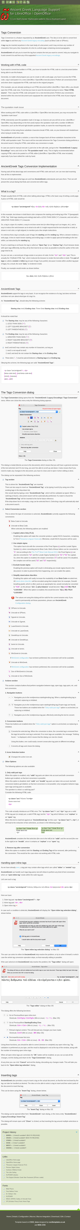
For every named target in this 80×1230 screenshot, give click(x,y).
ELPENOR (9, 1196)
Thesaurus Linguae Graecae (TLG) (16, 1165)
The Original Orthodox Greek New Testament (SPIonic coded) (24, 1177)
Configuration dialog (22, 603)
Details (14, 1216)
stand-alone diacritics (24, 581)
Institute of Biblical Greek (13, 1170)
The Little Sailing (11, 1172)
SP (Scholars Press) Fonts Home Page (18, 1201)
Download (55, 1216)
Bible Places (10, 1189)
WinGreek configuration (20, 658)
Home (8, 1216)
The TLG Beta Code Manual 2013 (45, 552)
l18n (62, 1216)
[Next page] (13, 3)
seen (18, 867)
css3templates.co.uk (57, 1222)
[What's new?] (20, 3)
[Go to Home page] (10, 3)
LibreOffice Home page (13, 1160)
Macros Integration (43, 1216)
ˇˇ (76, 1133)
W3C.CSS (42, 1225)
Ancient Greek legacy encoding (32, 41)
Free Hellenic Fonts (12, 1191)
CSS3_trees (34, 1222)
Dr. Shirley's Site (11, 1194)
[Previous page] (7, 3)
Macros (32, 1216)
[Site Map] (24, 3)
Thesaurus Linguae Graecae (30, 539)
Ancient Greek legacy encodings (48, 55)
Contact (68, 1216)
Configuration (24, 1216)
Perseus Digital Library (13, 1167)
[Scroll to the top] (78, 1209)
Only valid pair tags (52, 707)
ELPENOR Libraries (12, 1175)
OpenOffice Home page (13, 1162)
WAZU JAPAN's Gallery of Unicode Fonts (18, 1199)
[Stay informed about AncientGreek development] (28, 3)
